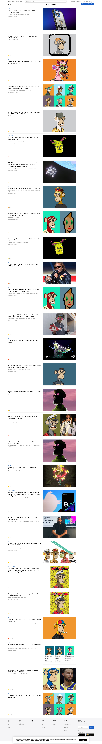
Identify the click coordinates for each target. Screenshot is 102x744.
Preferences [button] (47, 740)
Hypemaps (55, 723)
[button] (27, 29)
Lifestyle (49, 6)
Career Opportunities (67, 724)
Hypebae (54, 724)
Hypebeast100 (69, 6)
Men (42, 721)
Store (74, 6)
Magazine (63, 6)
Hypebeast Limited (12, 738)
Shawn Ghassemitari (12, 701)
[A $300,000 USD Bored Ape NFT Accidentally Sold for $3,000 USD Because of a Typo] (59, 374)
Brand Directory (33, 723)
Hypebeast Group (67, 721)
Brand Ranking (33, 721)
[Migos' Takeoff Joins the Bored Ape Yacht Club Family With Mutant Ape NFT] (59, 70)
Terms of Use (88, 729)
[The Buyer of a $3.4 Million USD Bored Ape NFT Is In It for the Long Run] (59, 527)
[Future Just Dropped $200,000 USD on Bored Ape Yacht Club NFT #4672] (59, 425)
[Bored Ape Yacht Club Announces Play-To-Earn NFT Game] (59, 349)
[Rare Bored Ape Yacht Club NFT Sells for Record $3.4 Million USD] (59, 628)
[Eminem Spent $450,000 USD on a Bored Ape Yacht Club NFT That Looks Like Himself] (59, 121)
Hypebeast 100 (22, 724)
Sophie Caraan (11, 599)
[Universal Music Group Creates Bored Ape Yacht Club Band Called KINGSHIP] (59, 552)
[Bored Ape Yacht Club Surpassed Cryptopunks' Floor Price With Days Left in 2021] (59, 222)
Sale (42, 728)
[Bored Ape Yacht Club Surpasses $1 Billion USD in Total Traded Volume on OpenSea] (59, 95)
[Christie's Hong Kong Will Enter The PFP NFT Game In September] (59, 704)
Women (43, 723)
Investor (65, 726)
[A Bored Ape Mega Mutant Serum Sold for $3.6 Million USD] (59, 248)
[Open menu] (8, 4)
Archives (43, 727)
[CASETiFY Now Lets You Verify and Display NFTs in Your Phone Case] (59, 19)
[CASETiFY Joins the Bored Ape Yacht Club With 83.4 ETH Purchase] (59, 45)
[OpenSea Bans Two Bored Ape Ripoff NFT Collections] (59, 197)
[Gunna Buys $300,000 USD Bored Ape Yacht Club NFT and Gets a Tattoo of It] (59, 273)
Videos (54, 6)
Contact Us (66, 730)
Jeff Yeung (10, 117)
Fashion (27, 6)
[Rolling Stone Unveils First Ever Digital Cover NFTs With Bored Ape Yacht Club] (59, 603)
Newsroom (66, 723)
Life (42, 724)
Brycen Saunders (11, 448)
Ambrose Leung (11, 41)
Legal (65, 728)
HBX (53, 726)
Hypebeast (55, 721)
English (93, 738)
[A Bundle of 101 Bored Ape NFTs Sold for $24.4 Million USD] (59, 653)
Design (40, 6)
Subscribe (91, 727)
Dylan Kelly (10, 396)
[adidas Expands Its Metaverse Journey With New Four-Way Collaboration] (59, 450)
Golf (42, 726)
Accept (83, 740)
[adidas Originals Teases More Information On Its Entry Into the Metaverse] (59, 400)
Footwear (33, 6)
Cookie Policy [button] (26, 740)
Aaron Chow (11, 472)
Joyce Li (10, 67)
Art (37, 6)
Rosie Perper (11, 16)
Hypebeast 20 (21, 726)
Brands (58, 6)
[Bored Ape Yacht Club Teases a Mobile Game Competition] (59, 476)
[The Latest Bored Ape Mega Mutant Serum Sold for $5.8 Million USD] (59, 146)
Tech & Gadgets (10, 110)
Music (45, 6)
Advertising (66, 727)
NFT (9, 8)
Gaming (9, 465)
